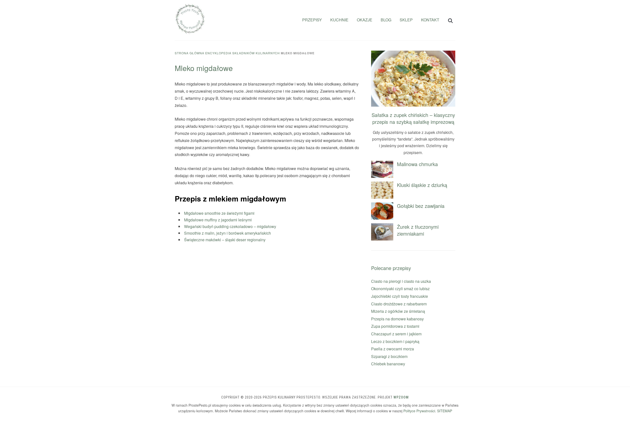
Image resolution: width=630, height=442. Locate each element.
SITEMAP (444, 410)
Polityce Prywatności (419, 410)
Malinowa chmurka (417, 164)
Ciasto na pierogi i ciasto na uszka (401, 281)
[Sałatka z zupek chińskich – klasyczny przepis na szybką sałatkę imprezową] (413, 54)
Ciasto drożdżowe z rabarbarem (399, 304)
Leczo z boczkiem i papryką (395, 341)
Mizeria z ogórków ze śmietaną (398, 311)
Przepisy (312, 20)
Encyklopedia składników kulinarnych (242, 53)
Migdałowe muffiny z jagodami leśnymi (218, 220)
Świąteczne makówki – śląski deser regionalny (225, 239)
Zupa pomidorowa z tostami (395, 326)
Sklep (406, 20)
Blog (386, 20)
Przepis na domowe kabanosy (397, 319)
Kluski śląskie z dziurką (422, 184)
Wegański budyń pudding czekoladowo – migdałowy (230, 226)
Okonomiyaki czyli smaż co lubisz (400, 288)
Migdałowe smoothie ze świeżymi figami (219, 213)
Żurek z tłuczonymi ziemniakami (418, 230)
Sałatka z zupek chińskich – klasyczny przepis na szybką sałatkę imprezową (413, 118)
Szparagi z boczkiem (389, 356)
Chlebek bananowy (388, 364)
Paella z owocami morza (392, 349)
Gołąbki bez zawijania (420, 205)
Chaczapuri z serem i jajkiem (396, 334)
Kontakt (430, 20)
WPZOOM (401, 397)
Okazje (364, 20)
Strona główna (189, 53)
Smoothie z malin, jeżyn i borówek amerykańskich (227, 233)
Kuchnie (339, 20)
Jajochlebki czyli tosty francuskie (399, 296)
